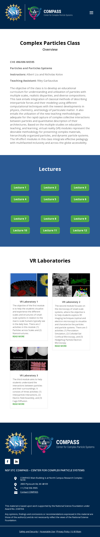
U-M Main (76, 531)
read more (18, 336)
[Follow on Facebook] (7, 461)
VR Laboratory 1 (29, 301)
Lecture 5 (50, 199)
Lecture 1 (20, 187)
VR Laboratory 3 (29, 375)
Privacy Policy (63, 531)
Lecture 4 (20, 199)
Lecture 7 (20, 218)
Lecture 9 (80, 218)
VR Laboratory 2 (71, 301)
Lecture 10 (20, 230)
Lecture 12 (80, 230)
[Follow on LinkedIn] (16, 461)
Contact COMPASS (29, 492)
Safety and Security (28, 531)
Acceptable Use (47, 531)
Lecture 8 (50, 218)
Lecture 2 (50, 187)
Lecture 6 (80, 199)
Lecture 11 (50, 230)
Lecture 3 (80, 187)
